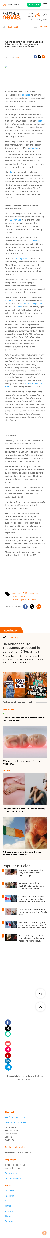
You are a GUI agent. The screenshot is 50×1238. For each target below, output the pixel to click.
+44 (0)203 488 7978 (15, 1117)
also (11, 172)
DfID (25, 593)
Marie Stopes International (24, 599)
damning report (21, 258)
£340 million (15, 220)
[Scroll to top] (40, 1006)
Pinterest (9, 1221)
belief (39, 121)
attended (33, 148)
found (36, 241)
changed (26, 95)
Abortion (16, 593)
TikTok (8, 1216)
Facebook (9, 1191)
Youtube (9, 1206)
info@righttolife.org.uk (15, 1122)
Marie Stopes (18, 596)
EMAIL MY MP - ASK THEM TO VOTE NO (24, 566)
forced (8, 300)
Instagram (10, 1196)
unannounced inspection (31, 303)
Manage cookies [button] (13, 1178)
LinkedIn (9, 1211)
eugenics (34, 593)
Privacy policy (11, 1173)
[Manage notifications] (44, 1233)
